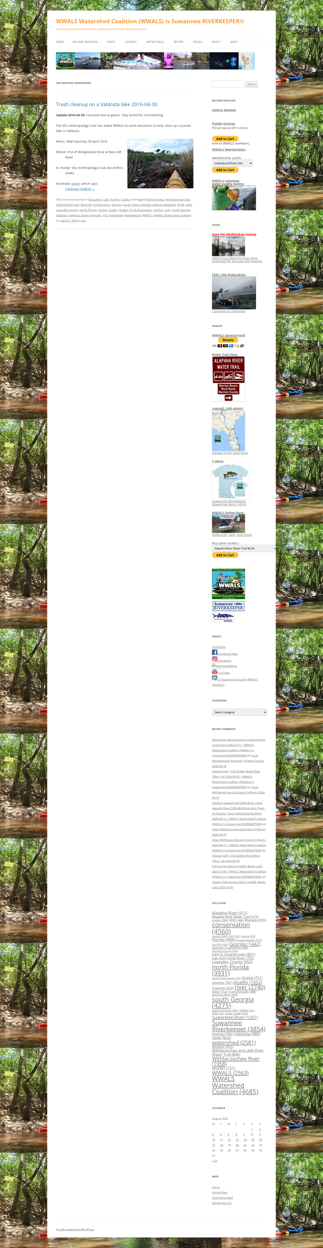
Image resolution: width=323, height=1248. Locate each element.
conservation (101, 205)
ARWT (236, 920)
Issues (197, 42)
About (216, 42)
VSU (105, 215)
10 (213, 1140)
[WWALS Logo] (228, 598)
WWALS (147, 215)
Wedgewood (133, 215)
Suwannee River (235, 1017)
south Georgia (181, 210)
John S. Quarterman (233, 954)
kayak (127, 205)
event (75, 183)
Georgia (117, 205)
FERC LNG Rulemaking (229, 275)
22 (252, 1145)
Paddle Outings (223, 123)
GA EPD (220, 945)
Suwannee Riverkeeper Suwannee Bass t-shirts (229, 502)
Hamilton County (225, 951)
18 (221, 1145)
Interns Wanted (224, 110)
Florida (223, 939)
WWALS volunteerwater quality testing (228, 182)
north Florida (88, 210)
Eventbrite (219, 647)
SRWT (218, 1013)
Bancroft (86, 205)
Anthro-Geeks (155, 199)
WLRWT (223, 1067)
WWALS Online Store (228, 513)
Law (219, 958)
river (168, 210)
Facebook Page (227, 654)
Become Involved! (85, 42)
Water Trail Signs (225, 354)
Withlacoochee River (236, 1061)
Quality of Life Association (135, 210)
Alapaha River (229, 912)
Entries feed (219, 1192)
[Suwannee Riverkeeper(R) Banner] (228, 610)
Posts (111, 42)
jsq (84, 221)
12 (229, 1140)
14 (245, 1140)
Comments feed (222, 1198)
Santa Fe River (225, 995)
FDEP (234, 936)
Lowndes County (67, 210)
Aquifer (220, 920)
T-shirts (217, 461)
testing (222, 1033)
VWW (221, 1037)
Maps (234, 42)
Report (178, 42)
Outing (114, 199)
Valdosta (61, 215)
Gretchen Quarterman (230, 948)
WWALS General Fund (228, 335)
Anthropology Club (177, 199)
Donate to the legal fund (230, 453)
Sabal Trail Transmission (234, 991)
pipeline (222, 982)
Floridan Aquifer (249, 940)
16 (260, 1140)
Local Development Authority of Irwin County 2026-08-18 (238, 761)
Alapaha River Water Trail (235, 916)
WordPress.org (221, 1203)
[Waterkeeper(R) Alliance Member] (223, 621)
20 (237, 1145)
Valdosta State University (85, 215)
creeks (219, 936)
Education (95, 199)
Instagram (224, 661)
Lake (106, 199)
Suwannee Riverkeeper (238, 1025)
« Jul (214, 1161)
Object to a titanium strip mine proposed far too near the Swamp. (237, 259)
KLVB (180, 205)
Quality (125, 199)
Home (60, 42)
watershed (116, 215)
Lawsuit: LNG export (227, 408)
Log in (216, 1187)
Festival (248, 936)
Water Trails (155, 42)
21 (245, 1145)
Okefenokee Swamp (226, 978)
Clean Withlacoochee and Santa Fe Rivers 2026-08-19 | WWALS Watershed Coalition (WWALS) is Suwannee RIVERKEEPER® (239, 845)
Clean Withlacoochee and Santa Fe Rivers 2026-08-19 (238, 792)
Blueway (255, 919)
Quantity (223, 988)
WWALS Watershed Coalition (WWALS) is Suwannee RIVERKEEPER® (150, 21)
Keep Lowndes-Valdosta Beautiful (154, 205)
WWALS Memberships (228, 149)
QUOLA (158, 210)
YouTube (223, 673)
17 (213, 1145)
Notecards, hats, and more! (232, 535)
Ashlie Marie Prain (67, 205)
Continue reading (80, 189)
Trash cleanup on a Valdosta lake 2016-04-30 (106, 104)
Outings (131, 42)
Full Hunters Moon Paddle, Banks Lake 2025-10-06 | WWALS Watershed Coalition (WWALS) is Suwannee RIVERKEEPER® (239, 871)
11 (221, 1140)
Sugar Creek (236, 1013)
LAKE (188, 205)
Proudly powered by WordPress (75, 1229)
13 (237, 1140)
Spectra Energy (225, 1010)
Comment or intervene (228, 311)
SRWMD (247, 1010)
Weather (222, 1047)
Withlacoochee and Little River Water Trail (238, 1052)
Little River (241, 958)
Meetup (231, 666)
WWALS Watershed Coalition (172, 215)
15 (252, 1140)
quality (112, 210)
